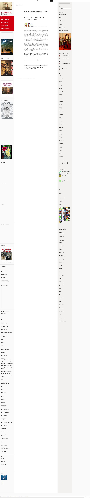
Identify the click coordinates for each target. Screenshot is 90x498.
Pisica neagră (3, 268)
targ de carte (3, 435)
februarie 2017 (61, 97)
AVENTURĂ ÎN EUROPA (4, 326)
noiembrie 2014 (61, 107)
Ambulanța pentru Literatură (5, 323)
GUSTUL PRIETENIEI (4, 382)
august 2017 (60, 95)
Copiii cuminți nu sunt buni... (5, 270)
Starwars (60, 307)
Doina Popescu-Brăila (42, 66)
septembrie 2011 (61, 127)
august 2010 (60, 146)
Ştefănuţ (60, 314)
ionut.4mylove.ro (61, 275)
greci (28, 67)
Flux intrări (3, 461)
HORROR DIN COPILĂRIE (5, 383)
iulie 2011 (60, 130)
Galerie (41, 12)
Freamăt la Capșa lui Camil (5, 281)
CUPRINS (60, 193)
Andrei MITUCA (61, 246)
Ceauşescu (2, 333)
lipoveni (31, 67)
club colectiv (3, 336)
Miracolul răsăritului (65, 68)
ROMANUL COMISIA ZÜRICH (66, 63)
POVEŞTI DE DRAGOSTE (5, 408)
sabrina (60, 298)
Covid (2, 345)
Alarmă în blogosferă (4, 322)
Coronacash (3, 342)
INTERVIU (2, 386)
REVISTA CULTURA (62, 295)
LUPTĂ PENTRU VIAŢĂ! (4, 393)
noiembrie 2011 (61, 124)
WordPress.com (3, 464)
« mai (59, 166)
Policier (60, 288)
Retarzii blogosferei (4, 419)
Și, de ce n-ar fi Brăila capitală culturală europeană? (34, 18)
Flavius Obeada (61, 265)
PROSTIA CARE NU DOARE (5, 412)
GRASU (2, 379)
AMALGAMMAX (61, 245)
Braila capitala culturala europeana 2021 (6, 332)
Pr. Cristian (60, 291)
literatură (34, 67)
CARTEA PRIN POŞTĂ (4, 29)
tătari (32, 68)
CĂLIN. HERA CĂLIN (62, 259)
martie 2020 (60, 85)
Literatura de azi (61, 282)
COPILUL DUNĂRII (27, 12)
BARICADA (60, 249)
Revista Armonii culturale (62, 321)
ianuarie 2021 (61, 78)
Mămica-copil (3, 402)
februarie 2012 (61, 120)
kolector (60, 281)
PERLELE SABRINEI (4, 405)
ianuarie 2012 (61, 121)
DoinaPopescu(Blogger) (62, 229)
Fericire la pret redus (4, 355)
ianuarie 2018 (61, 91)
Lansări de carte (3, 392)
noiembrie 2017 (61, 94)
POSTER (60, 189)
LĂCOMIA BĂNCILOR (4, 395)
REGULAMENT (3, 418)
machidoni (38, 67)
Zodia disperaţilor (3, 451)
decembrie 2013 (61, 110)
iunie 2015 (60, 104)
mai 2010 (60, 150)
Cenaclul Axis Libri (4, 335)
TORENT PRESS (61, 236)
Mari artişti (2, 396)
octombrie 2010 (61, 143)
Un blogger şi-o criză (4, 274)
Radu (59, 294)
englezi (26, 67)
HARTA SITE (61, 201)
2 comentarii (46, 11)
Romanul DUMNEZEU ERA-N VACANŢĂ (7, 422)
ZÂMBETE (2, 444)
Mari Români (3, 399)
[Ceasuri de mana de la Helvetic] (2, 470)
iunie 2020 (60, 82)
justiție (2, 389)
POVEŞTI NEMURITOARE (4, 22)
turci (30, 68)
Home (2, 16)
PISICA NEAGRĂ (3, 406)
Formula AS (3, 358)
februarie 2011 (61, 137)
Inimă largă (60, 17)
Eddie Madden (63, 171)
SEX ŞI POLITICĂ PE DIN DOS (5, 431)
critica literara (3, 346)
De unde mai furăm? (62, 27)
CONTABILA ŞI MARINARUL (66, 55)
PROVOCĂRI (37, 12)
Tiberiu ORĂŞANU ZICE (4, 438)
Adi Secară (60, 242)
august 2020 (60, 81)
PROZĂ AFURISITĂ (4, 415)
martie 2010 (60, 153)
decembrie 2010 (61, 140)
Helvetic (60, 271)
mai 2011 (60, 133)
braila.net (60, 320)
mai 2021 (60, 75)
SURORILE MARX (61, 308)
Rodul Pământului (61, 297)
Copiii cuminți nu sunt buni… (63, 14)
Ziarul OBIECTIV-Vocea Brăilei (5, 448)
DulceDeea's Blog (61, 262)
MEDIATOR (60, 232)
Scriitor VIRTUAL (61, 233)
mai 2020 (60, 84)
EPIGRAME (3, 352)
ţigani (35, 68)
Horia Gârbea (61, 272)
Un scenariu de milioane (4, 280)
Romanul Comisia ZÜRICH (5, 28)
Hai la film (60, 268)
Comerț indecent (61, 24)
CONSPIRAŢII (3, 339)
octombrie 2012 (61, 114)
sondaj (2, 432)
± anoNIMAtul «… (64, 173)
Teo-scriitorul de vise (62, 310)
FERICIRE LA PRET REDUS (4, 25)
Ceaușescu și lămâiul (62, 20)
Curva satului (3, 277)
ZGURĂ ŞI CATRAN (4, 445)
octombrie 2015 (61, 101)
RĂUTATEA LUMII (4, 425)
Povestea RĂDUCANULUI (5, 19)
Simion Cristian (61, 304)
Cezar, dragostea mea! (62, 21)
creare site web (61, 258)
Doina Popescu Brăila (6, 12)
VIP (1, 441)
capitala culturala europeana (28, 66)
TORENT (60, 235)
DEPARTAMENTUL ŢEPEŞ (5, 349)
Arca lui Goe (60, 248)
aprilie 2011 (60, 134)
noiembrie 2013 (61, 111)
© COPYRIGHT (61, 200)
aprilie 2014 (60, 108)
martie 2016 (60, 98)
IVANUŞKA (60, 278)
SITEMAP (60, 204)
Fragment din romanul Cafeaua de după (6, 359)
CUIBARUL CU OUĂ (4, 348)
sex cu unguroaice (3, 428)
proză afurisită (26, 68)
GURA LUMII (3, 380)
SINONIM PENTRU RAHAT (66, 58)
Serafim (60, 301)
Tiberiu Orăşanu (61, 311)
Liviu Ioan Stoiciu (61, 284)
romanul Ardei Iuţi (4, 421)
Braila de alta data (61, 252)
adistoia (63, 180)
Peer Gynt (2, 271)
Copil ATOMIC (61, 255)
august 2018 (60, 88)
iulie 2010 (60, 147)
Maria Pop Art (61, 285)
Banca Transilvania (4, 329)
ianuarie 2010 (61, 156)
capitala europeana (35, 66)
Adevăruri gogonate (4, 320)
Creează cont (3, 458)
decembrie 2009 (61, 157)
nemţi (42, 67)
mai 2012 (60, 117)
